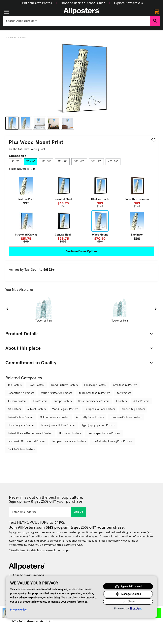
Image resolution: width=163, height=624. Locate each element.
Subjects (11, 38)
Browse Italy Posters (133, 409)
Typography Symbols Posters (98, 425)
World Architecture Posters (56, 393)
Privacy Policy (18, 609)
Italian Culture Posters (20, 417)
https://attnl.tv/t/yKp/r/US (25, 545)
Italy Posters (124, 393)
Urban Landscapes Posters (93, 401)
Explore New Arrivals (128, 3)
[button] (36, 3)
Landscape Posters (95, 385)
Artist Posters (141, 401)
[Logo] (81, 11)
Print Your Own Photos (36, 3)
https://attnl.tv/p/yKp (69, 545)
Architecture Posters (125, 385)
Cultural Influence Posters (55, 417)
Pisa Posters (40, 401)
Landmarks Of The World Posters (26, 441)
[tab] (15, 161)
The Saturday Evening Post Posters (112, 441)
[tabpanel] (81, 209)
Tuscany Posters (17, 401)
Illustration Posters (70, 433)
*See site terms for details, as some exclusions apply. (39, 550)
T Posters (121, 401)
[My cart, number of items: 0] (156, 11)
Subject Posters (36, 409)
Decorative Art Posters (21, 393)
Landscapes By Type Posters (103, 433)
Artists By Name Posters (90, 417)
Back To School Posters (21, 449)
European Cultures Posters (126, 417)
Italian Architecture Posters (94, 393)
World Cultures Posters (64, 385)
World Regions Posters (65, 409)
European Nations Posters (100, 409)
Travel (24, 38)
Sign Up (78, 512)
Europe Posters (63, 401)
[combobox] (76, 21)
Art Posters (14, 409)
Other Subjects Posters (21, 425)
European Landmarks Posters (69, 441)
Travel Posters (36, 385)
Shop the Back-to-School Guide (83, 3)
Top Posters (15, 385)
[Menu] (6, 12)
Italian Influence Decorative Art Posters (30, 433)
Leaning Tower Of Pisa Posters (58, 425)
